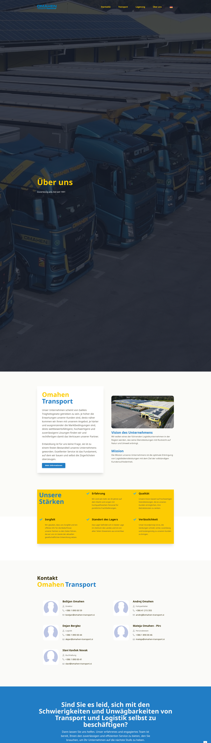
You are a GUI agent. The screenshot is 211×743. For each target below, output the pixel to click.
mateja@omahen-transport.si (150, 639)
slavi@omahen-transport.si (78, 663)
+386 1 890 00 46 (144, 634)
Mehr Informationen (53, 465)
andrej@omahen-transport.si (150, 614)
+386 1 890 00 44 (73, 634)
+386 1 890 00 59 (73, 610)
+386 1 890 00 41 (73, 659)
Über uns (157, 7)
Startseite (106, 7)
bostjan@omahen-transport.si (80, 614)
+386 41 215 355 (144, 610)
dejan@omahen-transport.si (79, 639)
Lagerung (140, 7)
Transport (123, 7)
